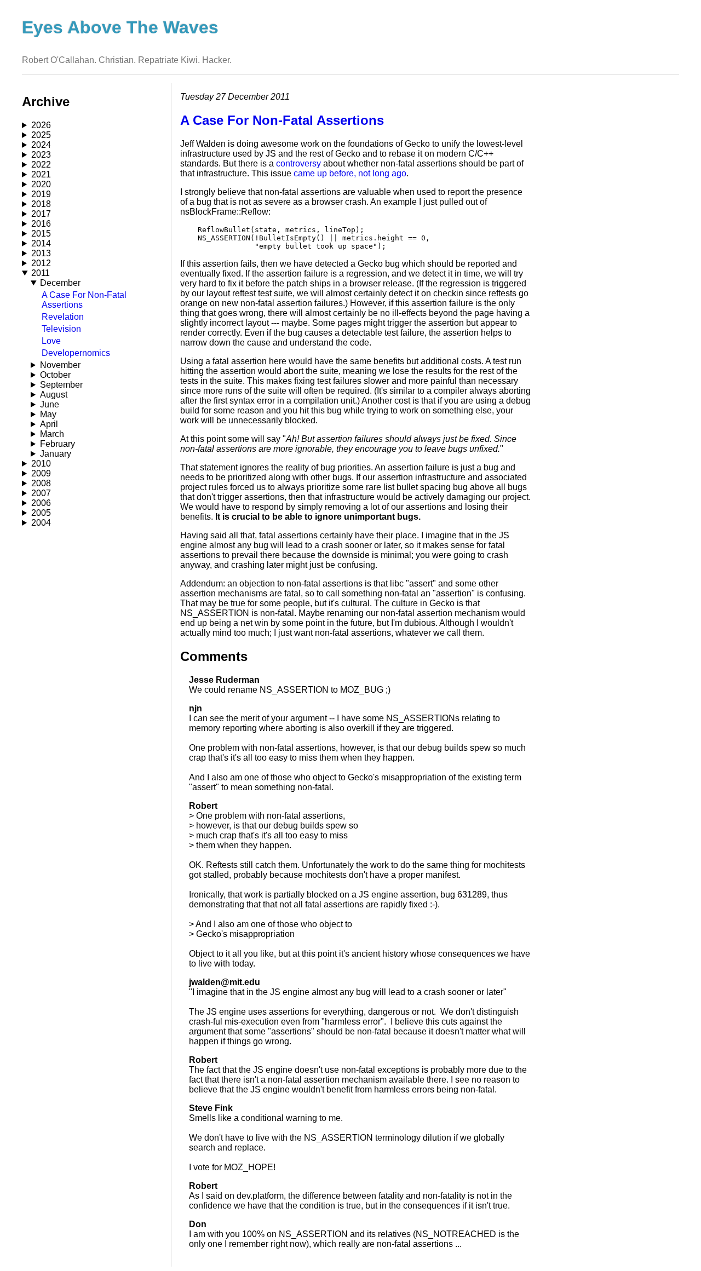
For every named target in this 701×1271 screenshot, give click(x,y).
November (60, 365)
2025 (41, 135)
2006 (41, 503)
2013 (41, 253)
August (53, 394)
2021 (41, 174)
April (49, 424)
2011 (40, 273)
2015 (41, 233)
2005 (41, 512)
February (57, 443)
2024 (41, 144)
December (60, 282)
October (55, 374)
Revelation (63, 316)
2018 (41, 204)
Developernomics (76, 353)
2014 (41, 243)
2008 (41, 483)
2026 (41, 125)
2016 (41, 223)
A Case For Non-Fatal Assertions (282, 120)
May (48, 414)
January (55, 453)
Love (51, 341)
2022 (41, 164)
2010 (41, 463)
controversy (298, 163)
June (49, 404)
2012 (41, 263)
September (61, 384)
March (52, 434)
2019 (41, 194)
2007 (41, 493)
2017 (41, 213)
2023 (41, 154)
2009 (41, 473)
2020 (41, 184)
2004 (41, 522)
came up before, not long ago (350, 173)
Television (61, 328)
